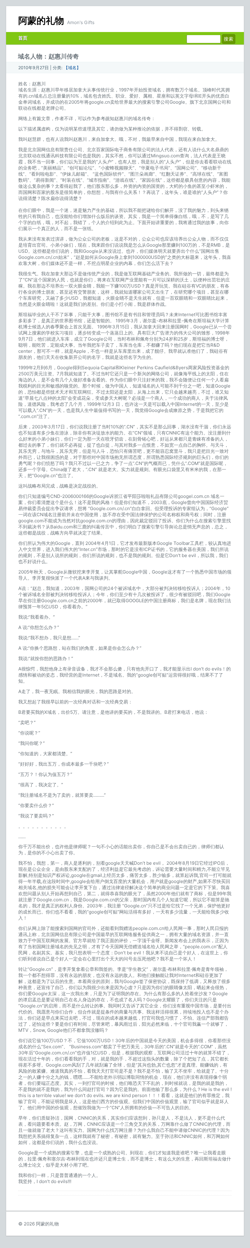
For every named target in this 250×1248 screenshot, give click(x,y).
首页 (22, 38)
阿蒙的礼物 (41, 21)
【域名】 (72, 67)
